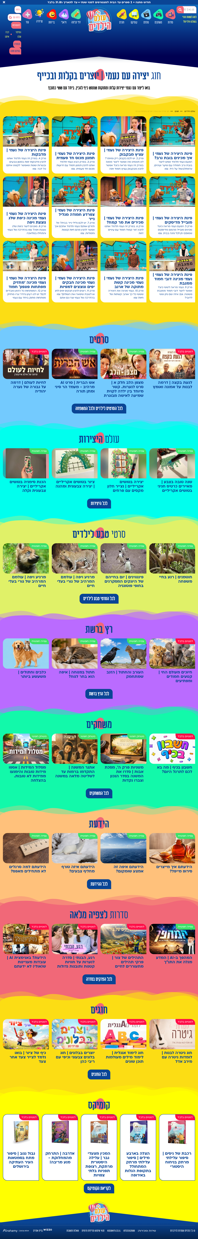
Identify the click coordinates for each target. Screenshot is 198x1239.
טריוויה (39, 22)
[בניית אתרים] (47, 1230)
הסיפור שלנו (18, 35)
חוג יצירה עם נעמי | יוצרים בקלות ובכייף (152, 111)
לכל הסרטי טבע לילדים (99, 598)
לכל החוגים (99, 1074)
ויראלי (64, 22)
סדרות (170, 22)
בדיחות (52, 22)
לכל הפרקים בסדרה (99, 979)
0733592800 (129, 1230)
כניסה (18, 9)
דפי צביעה (76, 22)
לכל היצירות (99, 503)
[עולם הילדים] (99, 20)
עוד (27, 22)
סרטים (146, 22)
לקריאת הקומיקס (99, 1188)
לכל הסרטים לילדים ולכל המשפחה (99, 408)
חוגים (121, 22)
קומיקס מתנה (15, 51)
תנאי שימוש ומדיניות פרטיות (93, 1230)
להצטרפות (16, 25)
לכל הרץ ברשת (99, 694)
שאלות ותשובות (73, 1230)
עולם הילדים (190, 111)
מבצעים (17, 44)
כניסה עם (16, 17)
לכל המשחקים (99, 793)
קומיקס (134, 22)
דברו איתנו (7, 35)
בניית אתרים (38, 1230)
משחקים (158, 22)
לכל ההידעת (99, 884)
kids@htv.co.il (114, 1230)
